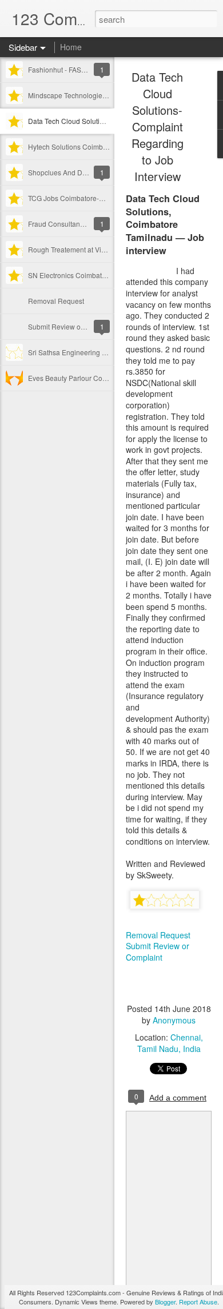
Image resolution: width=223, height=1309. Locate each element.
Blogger (165, 1301)
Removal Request (56, 301)
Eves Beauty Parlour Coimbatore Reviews (93, 378)
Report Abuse (198, 1301)
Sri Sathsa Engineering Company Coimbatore (99, 352)
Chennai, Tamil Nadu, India (170, 1042)
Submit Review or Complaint (72, 326)
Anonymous (174, 1020)
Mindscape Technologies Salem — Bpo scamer (101, 95)
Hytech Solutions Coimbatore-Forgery (86, 146)
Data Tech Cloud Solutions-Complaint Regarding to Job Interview (158, 126)
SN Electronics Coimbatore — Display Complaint (104, 275)
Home (71, 47)
